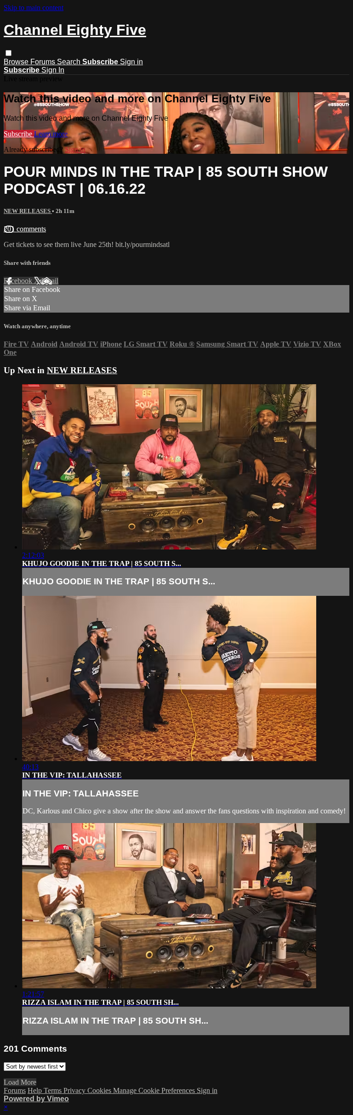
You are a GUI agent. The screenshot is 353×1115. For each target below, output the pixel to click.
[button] (8, 53)
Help (36, 1090)
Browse (17, 62)
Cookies (100, 1090)
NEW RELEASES (28, 210)
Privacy (75, 1090)
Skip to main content (33, 7)
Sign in (131, 62)
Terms (53, 1090)
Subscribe (19, 134)
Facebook (19, 281)
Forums (43, 62)
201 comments (25, 229)
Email (49, 281)
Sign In (52, 70)
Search (69, 62)
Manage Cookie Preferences (155, 1090)
